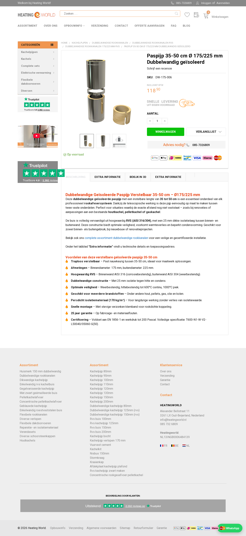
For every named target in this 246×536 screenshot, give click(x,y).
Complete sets (30, 66)
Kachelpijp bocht (100, 436)
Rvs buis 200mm (100, 432)
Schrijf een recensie (159, 68)
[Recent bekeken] (198, 14)
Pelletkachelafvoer (31, 397)
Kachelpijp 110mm (101, 384)
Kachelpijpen (29, 52)
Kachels (26, 58)
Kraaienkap (97, 462)
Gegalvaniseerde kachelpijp (37, 388)
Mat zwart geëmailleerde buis (38, 393)
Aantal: (153, 113)
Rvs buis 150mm (100, 427)
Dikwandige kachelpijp (34, 380)
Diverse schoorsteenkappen (37, 436)
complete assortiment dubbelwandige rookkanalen (116, 238)
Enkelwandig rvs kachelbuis (37, 384)
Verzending (99, 25)
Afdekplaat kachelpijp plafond (108, 466)
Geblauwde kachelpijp (33, 406)
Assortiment (27, 25)
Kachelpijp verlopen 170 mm (108, 440)
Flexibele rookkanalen (33, 414)
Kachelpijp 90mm (100, 375)
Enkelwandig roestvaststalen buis (41, 410)
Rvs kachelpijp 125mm (104, 423)
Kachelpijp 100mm (101, 380)
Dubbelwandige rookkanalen (37, 375)
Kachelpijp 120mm (101, 388)
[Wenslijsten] (189, 14)
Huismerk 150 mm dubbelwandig (40, 371)
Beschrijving (76, 177)
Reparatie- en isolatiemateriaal (39, 427)
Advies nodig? (174, 145)
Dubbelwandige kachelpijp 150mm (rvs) (115, 414)
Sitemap (125, 528)
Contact (121, 25)
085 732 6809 (169, 424)
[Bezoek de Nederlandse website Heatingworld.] (176, 445)
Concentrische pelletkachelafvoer (41, 401)
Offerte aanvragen (149, 25)
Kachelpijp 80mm (100, 371)
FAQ (173, 25)
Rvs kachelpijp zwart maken (107, 470)
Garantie (165, 380)
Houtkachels (27, 440)
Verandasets (28, 432)
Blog (186, 25)
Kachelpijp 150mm (101, 397)
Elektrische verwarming (36, 72)
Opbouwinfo (73, 25)
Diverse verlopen (30, 419)
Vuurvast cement (100, 445)
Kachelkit (95, 449)
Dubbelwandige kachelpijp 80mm (110, 406)
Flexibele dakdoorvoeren (30, 82)
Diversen (26, 90)
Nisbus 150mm (99, 453)
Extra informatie (168, 177)
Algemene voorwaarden (101, 528)
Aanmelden (223, 3)
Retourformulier (143, 528)
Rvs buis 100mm (100, 419)
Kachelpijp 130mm (101, 393)
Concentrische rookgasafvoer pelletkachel (116, 475)
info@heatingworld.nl (173, 419)
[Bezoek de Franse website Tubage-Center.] (165, 445)
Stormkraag (97, 457)
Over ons (50, 25)
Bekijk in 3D (138, 177)
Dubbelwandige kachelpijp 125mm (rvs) (115, 410)
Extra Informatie (108, 177)
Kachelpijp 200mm (101, 401)
